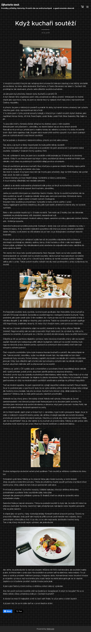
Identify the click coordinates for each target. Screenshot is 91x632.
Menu (87, 6)
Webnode (50, 629)
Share (9, 611)
